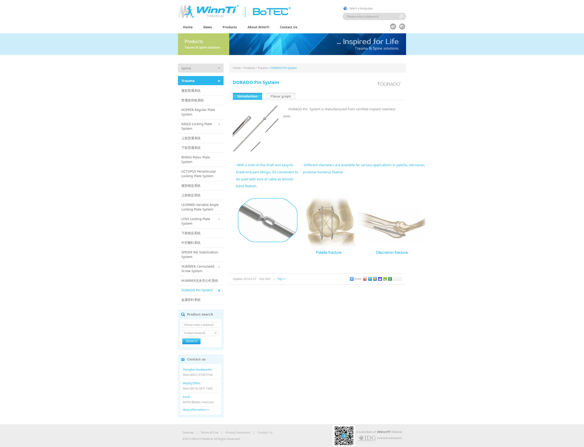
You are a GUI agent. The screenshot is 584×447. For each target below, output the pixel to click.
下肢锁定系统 (191, 233)
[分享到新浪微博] (364, 279)
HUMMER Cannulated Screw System (197, 268)
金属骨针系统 (191, 299)
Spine (186, 68)
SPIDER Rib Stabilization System (199, 254)
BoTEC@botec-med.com (198, 402)
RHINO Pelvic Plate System (195, 159)
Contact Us (288, 27)
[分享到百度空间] (384, 279)
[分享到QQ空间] (374, 279)
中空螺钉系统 (191, 242)
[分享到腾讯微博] (369, 279)
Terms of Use (209, 432)
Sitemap (188, 432)
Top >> (281, 279)
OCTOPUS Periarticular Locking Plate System (198, 173)
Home (188, 27)
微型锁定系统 (191, 185)
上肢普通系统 (191, 138)
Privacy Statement (237, 432)
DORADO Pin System (197, 290)
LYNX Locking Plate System (195, 221)
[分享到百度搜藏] (379, 279)
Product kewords (195, 333)
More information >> (196, 410)
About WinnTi (258, 27)
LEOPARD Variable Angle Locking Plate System (200, 206)
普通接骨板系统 (192, 100)
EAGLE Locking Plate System (196, 126)
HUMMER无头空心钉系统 (199, 280)
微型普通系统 (191, 90)
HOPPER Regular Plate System (198, 112)
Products (230, 27)
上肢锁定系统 (191, 195)
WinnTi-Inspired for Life (239, 11)
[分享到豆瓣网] (389, 279)
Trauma (188, 80)
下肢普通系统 (191, 147)
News (207, 27)
